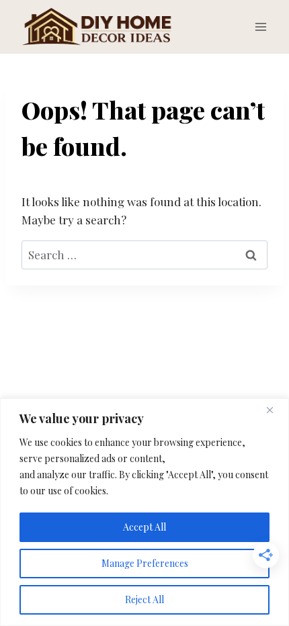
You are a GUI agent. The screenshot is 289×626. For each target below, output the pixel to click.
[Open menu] (260, 26)
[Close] (275, 410)
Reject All (144, 599)
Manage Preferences (144, 563)
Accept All (144, 527)
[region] (144, 512)
